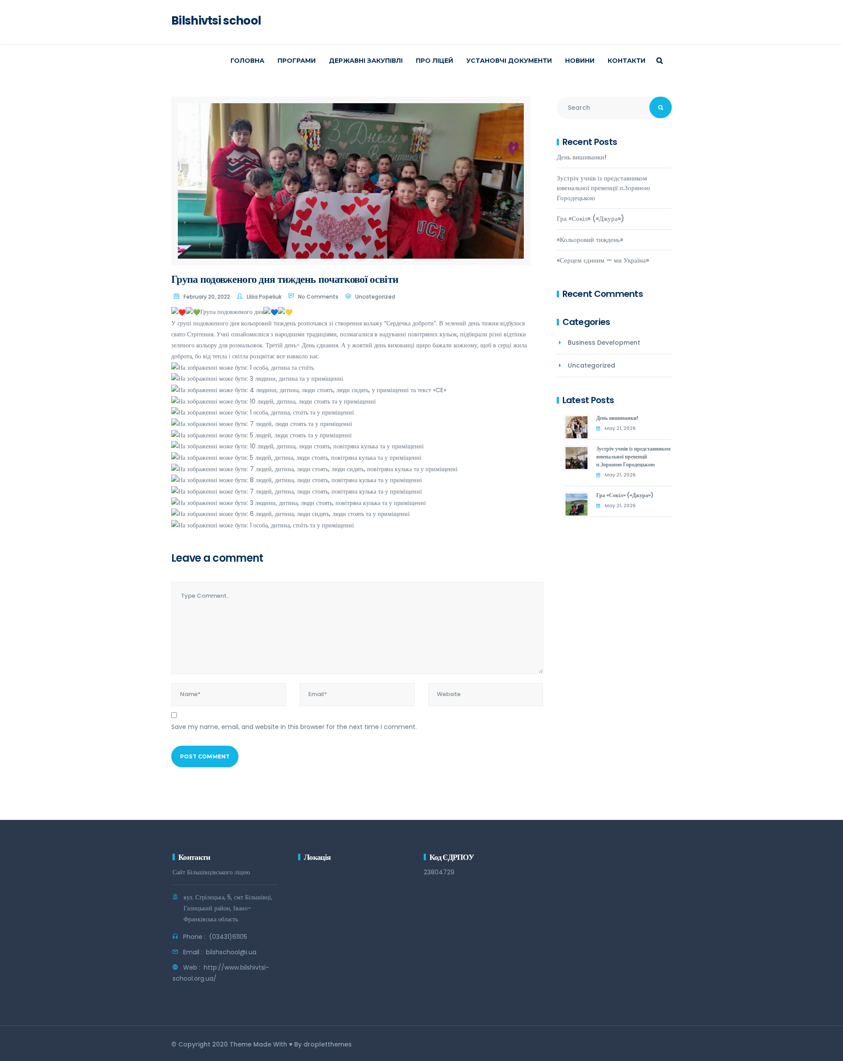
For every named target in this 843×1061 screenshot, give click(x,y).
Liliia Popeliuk (264, 296)
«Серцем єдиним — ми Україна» (603, 260)
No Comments (318, 296)
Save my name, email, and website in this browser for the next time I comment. (294, 726)
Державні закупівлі (366, 61)
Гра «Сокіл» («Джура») (590, 218)
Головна (247, 61)
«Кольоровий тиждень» (590, 239)
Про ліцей (434, 61)
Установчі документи (509, 61)
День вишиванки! (581, 157)
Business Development (604, 342)
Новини (579, 61)
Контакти (626, 61)
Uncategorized (375, 296)
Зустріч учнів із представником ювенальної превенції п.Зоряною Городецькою (603, 187)
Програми (296, 61)
